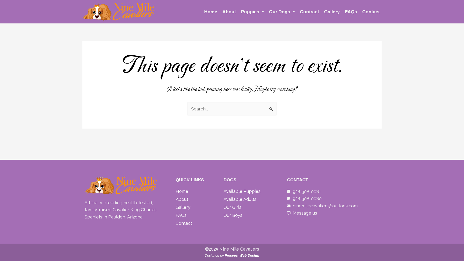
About (229, 11)
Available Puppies (242, 191)
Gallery (332, 11)
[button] (252, 12)
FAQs (351, 11)
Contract (309, 11)
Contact (371, 11)
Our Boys (233, 215)
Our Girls (232, 207)
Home (210, 11)
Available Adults (240, 199)
